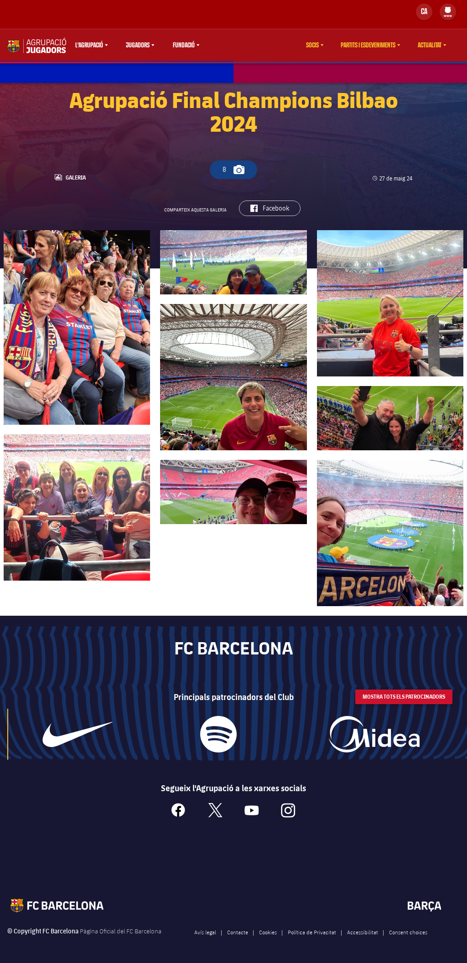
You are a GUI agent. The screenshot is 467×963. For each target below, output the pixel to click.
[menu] (448, 12)
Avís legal (205, 932)
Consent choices (408, 932)
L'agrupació (89, 45)
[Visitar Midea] (374, 734)
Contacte (237, 932)
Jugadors (138, 45)
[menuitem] (448, 10)
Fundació (184, 45)
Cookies (268, 932)
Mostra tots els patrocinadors (404, 696)
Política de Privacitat (312, 932)
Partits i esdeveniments (368, 45)
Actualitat (429, 45)
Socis (312, 45)
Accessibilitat (362, 932)
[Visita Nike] (77, 734)
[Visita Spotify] (218, 734)
